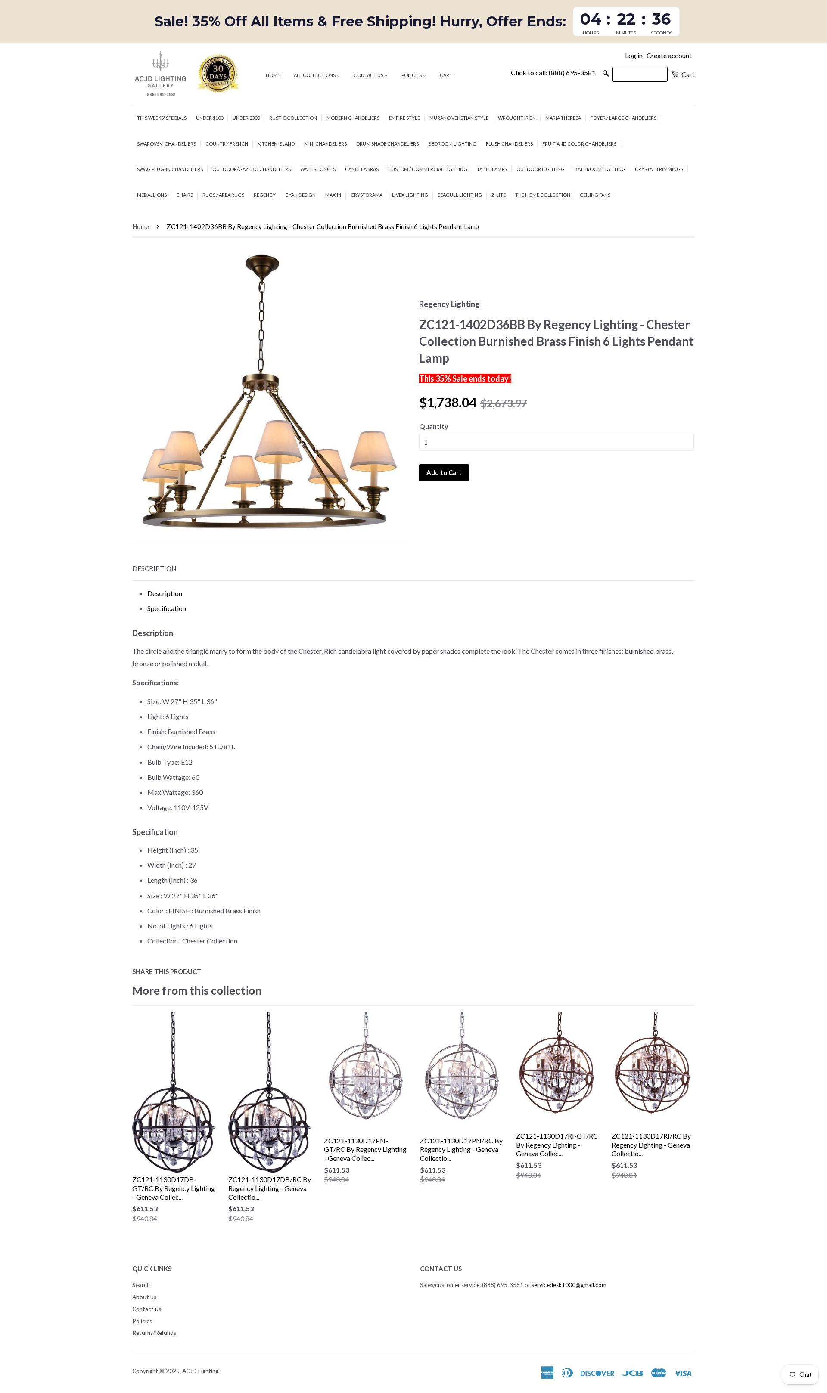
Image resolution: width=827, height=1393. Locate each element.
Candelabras (362, 169)
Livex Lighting (410, 195)
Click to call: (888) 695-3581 (553, 72)
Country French (226, 143)
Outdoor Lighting (540, 169)
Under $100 (209, 118)
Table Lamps (492, 169)
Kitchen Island (276, 143)
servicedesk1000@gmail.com (569, 1284)
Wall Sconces (318, 169)
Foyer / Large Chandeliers (623, 118)
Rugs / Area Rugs (223, 195)
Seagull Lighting (460, 195)
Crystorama (366, 195)
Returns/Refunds (154, 1332)
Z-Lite (498, 195)
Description (154, 568)
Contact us (369, 75)
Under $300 (246, 118)
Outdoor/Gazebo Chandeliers (251, 169)
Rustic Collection (293, 118)
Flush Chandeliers (509, 143)
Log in (634, 55)
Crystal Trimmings (659, 169)
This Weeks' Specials (162, 118)
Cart (446, 75)
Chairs (184, 195)
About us (144, 1297)
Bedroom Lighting (452, 143)
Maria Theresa (563, 118)
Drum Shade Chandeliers (387, 143)
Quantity (433, 426)
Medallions (152, 195)
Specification (166, 608)
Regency (265, 195)
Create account (669, 55)
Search (141, 1284)
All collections (315, 75)
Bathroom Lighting (599, 169)
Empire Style (404, 118)
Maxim (333, 195)
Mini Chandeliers (325, 143)
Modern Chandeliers (352, 118)
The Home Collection (542, 195)
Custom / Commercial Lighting (427, 169)
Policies (412, 75)
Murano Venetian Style (458, 118)
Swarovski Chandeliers (166, 143)
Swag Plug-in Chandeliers (170, 169)
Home (273, 75)
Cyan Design (300, 195)
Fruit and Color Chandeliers (579, 143)
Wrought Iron (517, 118)
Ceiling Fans (595, 195)
